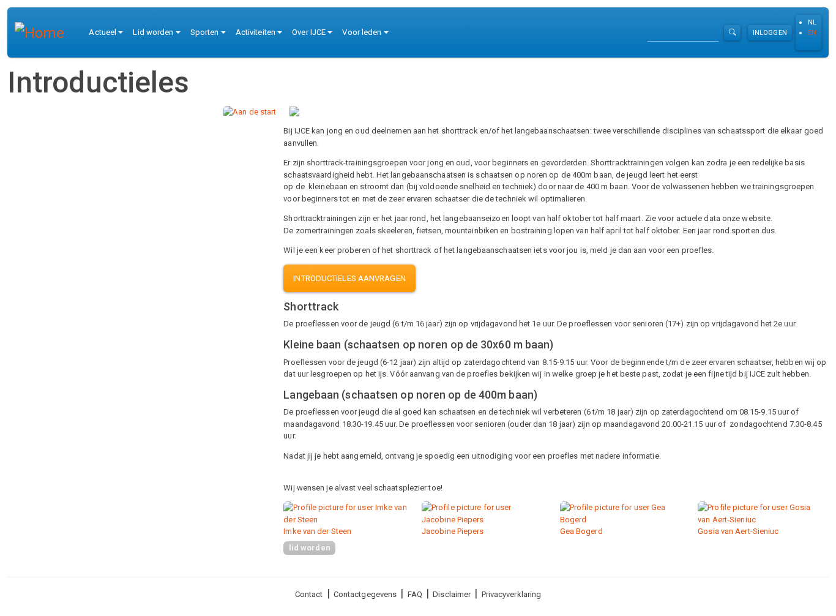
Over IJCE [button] (309, 32)
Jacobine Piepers (453, 531)
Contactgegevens (365, 594)
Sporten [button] (204, 32)
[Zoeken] (732, 32)
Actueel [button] (102, 32)
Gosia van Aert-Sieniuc (738, 531)
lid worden (309, 547)
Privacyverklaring (512, 594)
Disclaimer (452, 594)
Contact (309, 594)
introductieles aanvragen (349, 278)
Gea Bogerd (581, 531)
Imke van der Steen (317, 531)
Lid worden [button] (153, 32)
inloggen (770, 32)
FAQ (415, 594)
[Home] (44, 32)
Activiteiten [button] (255, 32)
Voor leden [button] (361, 32)
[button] (249, 111)
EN (812, 32)
